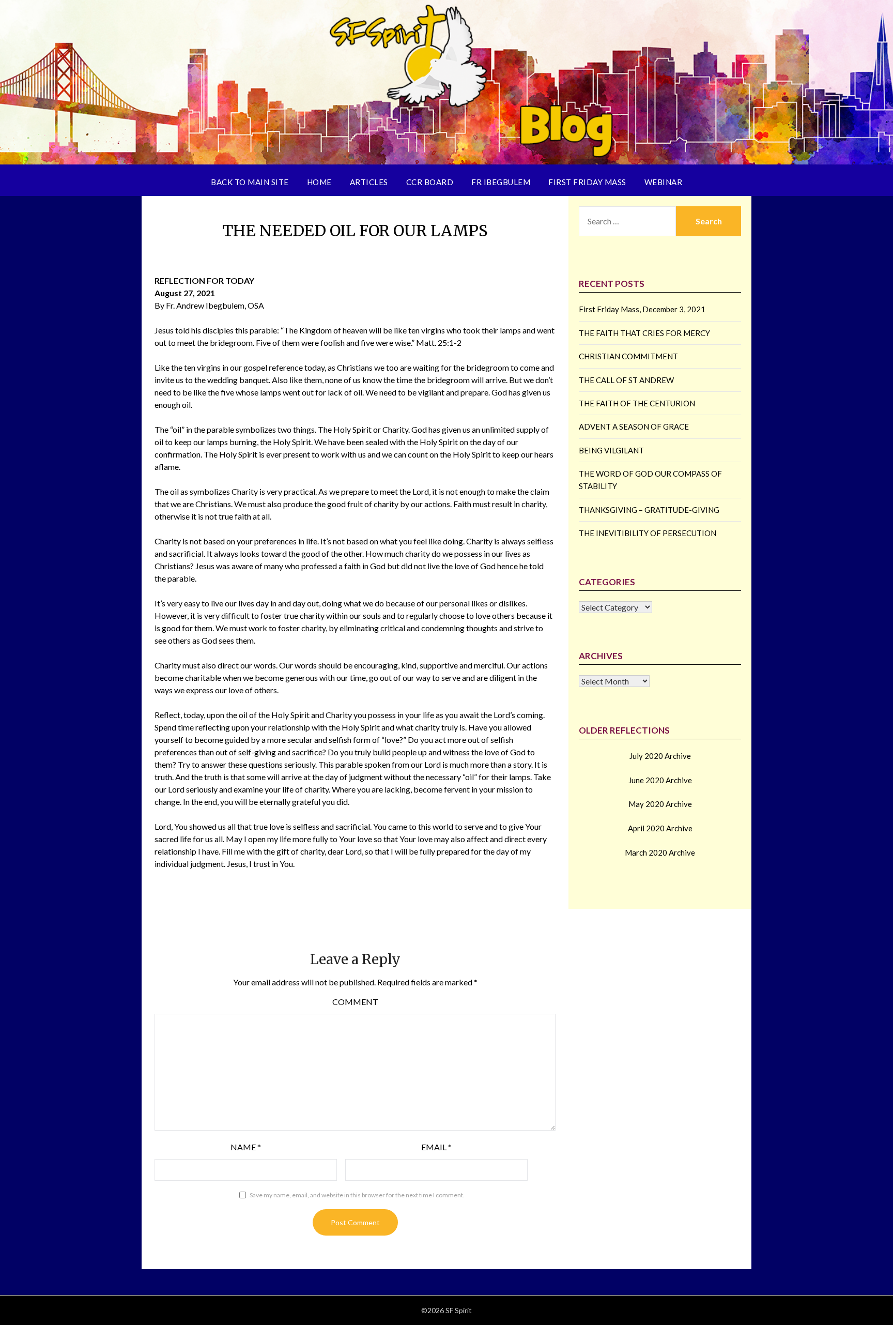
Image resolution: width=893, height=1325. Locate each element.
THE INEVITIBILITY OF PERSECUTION (647, 533)
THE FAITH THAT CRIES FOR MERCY (644, 333)
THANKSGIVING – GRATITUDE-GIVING (649, 509)
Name (245, 1147)
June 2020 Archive (660, 780)
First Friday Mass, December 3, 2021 (642, 309)
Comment (355, 1002)
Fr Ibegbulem (500, 182)
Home (319, 182)
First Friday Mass (587, 182)
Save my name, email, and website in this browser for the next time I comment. (357, 1195)
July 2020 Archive (660, 755)
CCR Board (430, 182)
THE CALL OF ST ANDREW (626, 380)
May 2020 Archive (660, 804)
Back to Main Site (250, 182)
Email (436, 1147)
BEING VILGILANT (611, 450)
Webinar (663, 182)
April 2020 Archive (660, 828)
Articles (369, 182)
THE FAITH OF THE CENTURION (637, 403)
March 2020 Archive (660, 852)
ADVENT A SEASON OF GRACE (634, 426)
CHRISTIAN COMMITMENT (628, 356)
